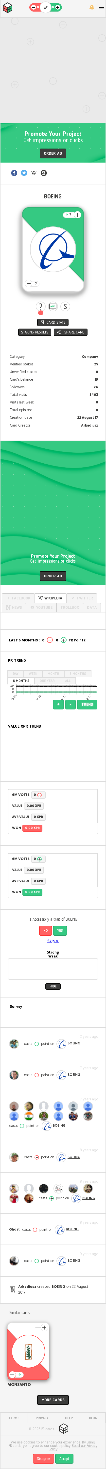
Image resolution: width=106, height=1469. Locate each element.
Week (33, 674)
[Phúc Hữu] (89, 1116)
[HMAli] (30, 1106)
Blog (93, 1418)
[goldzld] (89, 1106)
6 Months (21, 681)
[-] (41, 306)
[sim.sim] (15, 1188)
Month (53, 674)
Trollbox (69, 608)
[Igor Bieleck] (30, 1198)
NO (45, 930)
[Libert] (45, 1188)
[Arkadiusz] (15, 1261)
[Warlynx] (59, 1116)
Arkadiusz (89, 426)
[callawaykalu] (89, 1188)
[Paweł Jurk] (15, 1044)
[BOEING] (61, 1044)
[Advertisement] (53, 70)
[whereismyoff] (74, 1106)
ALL (68, 681)
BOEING (74, 1043)
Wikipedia (53, 598)
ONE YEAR (47, 681)
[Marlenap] (30, 1188)
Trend (87, 705)
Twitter (84, 598)
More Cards (53, 1400)
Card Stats (56, 323)
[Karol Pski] (15, 1198)
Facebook (21, 598)
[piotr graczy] (15, 1116)
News (17, 608)
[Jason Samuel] (45, 1116)
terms (14, 1418)
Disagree (43, 1459)
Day (15, 674)
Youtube (44, 608)
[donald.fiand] (15, 1157)
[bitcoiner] (45, 1106)
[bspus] (59, 1106)
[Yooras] (15, 1106)
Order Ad (53, 154)
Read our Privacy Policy (73, 1447)
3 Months (78, 674)
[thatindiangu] (30, 1116)
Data (92, 608)
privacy (42, 1418)
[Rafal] (15, 1075)
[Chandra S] (59, 1188)
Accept (64, 1459)
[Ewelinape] (74, 1188)
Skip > (53, 941)
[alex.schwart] (74, 1116)
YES (60, 930)
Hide (53, 986)
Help (69, 1418)
